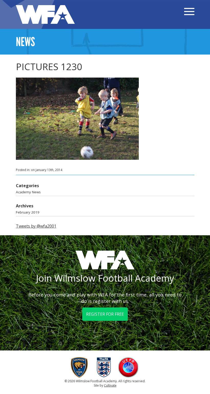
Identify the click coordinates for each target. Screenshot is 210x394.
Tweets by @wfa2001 (36, 226)
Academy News (28, 192)
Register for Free (105, 314)
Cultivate (110, 385)
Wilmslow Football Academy (45, 14)
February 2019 (27, 212)
